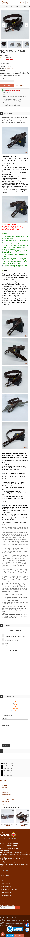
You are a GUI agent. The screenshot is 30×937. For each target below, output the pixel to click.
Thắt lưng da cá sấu (19, 6)
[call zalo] (27, 930)
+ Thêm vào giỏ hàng (20, 85)
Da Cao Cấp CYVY (5, 6)
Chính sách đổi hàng (6, 892)
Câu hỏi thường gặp (6, 883)
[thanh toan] (20, 2)
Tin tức (7, 917)
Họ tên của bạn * (5, 718)
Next (27, 815)
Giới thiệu (2, 917)
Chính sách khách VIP (6, 886)
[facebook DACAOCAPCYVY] (1, 870)
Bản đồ (3, 880)
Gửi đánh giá (5, 745)
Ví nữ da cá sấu (5, 801)
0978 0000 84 (12, 846)
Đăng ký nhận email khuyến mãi (7, 905)
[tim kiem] (24, 2)
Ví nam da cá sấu (5, 797)
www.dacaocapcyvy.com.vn (13, 596)
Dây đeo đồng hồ (5, 792)
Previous (2, 815)
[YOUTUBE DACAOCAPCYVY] (7, 870)
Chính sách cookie (13, 917)
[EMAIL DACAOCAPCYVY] (4, 870)
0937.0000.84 (9, 90)
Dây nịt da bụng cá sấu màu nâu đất (8, 824)
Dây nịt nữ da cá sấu (6, 804)
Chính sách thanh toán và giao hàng (9, 889)
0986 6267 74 (12, 848)
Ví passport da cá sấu (6, 783)
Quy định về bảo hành (6, 895)
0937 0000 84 (12, 843)
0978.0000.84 (16, 90)
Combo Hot (4, 785)
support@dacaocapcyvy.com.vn (11, 841)
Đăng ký (17, 907)
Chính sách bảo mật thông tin (8, 898)
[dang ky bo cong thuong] (15, 929)
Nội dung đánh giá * (6, 725)
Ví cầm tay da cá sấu (6, 794)
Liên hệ (3, 878)
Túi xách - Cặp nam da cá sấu (8, 799)
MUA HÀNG (7, 85)
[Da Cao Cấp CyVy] (5, 2)
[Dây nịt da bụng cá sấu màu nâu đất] (7, 816)
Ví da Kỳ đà (4, 787)
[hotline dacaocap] (3, 934)
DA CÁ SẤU (12, 6)
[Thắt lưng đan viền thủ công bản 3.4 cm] (22, 816)
